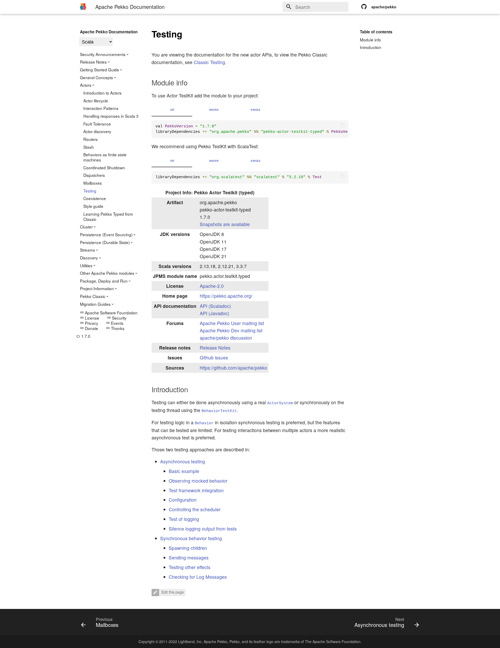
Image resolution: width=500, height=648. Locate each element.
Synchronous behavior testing (191, 538)
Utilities (86, 265)
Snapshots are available (225, 224)
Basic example (184, 471)
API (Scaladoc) (215, 306)
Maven (214, 109)
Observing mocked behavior (198, 480)
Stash (88, 146)
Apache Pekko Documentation (109, 32)
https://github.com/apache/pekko (233, 367)
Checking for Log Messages (198, 577)
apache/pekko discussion (226, 337)
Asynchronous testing (182, 461)
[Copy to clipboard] (343, 126)
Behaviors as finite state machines (105, 157)
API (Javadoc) (214, 313)
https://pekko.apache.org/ (226, 295)
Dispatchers (94, 175)
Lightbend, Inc (190, 641)
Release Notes (93, 62)
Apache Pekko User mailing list (232, 323)
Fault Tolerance (97, 123)
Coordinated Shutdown (104, 167)
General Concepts (96, 77)
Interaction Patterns (100, 108)
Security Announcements (103, 54)
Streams (87, 250)
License (89, 318)
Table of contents (376, 31)
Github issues (214, 357)
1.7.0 (83, 336)
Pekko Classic (92, 296)
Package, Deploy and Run (104, 281)
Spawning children (188, 548)
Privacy (89, 323)
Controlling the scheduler (195, 509)
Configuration (183, 499)
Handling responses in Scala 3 (111, 116)
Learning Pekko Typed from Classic (108, 216)
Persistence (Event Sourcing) (106, 234)
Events (114, 323)
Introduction (370, 47)
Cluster (86, 226)
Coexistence (94, 198)
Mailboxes (92, 182)
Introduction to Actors (102, 92)
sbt (172, 109)
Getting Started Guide (99, 69)
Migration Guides (95, 304)
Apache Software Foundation (109, 312)
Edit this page (172, 592)
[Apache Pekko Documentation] (83, 6)
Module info (370, 39)
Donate (89, 328)
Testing (89, 190)
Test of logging (184, 519)
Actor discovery (97, 131)
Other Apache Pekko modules (107, 273)
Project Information (97, 288)
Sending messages (189, 557)
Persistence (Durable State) (105, 242)
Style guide (93, 206)
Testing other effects (189, 567)
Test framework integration (196, 490)
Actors (85, 85)
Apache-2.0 (212, 286)
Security (117, 318)
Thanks (115, 328)
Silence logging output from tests (203, 528)
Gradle (255, 109)
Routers (90, 139)
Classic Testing (209, 62)
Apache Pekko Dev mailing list (231, 330)
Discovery (89, 257)
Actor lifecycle (95, 100)
